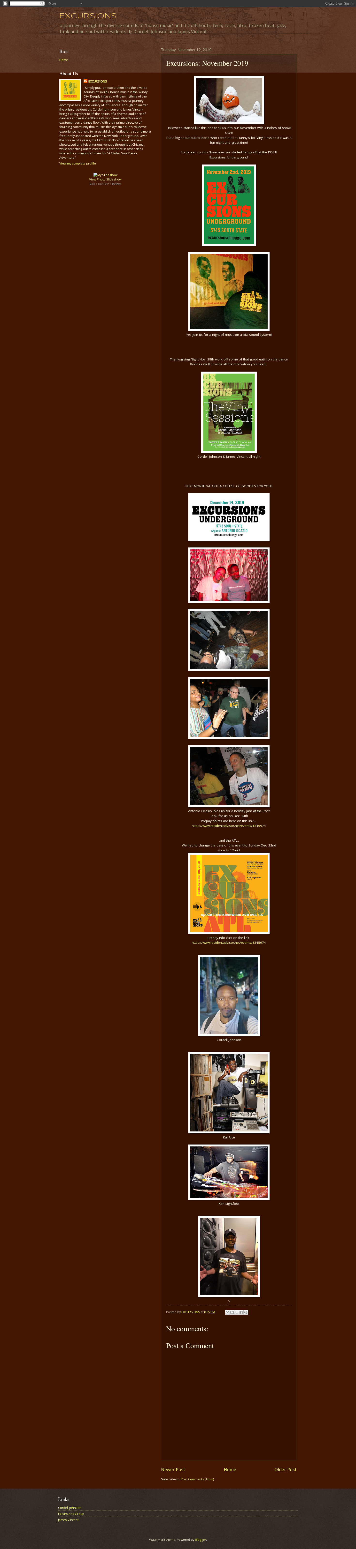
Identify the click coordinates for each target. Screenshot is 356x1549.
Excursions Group (71, 1514)
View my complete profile (77, 163)
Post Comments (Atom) (197, 1479)
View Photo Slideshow (105, 179)
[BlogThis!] (232, 1312)
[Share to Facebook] (241, 1312)
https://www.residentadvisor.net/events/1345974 (229, 825)
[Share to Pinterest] (245, 1312)
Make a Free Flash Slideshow (105, 184)
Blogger (200, 1539)
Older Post (285, 1469)
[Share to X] (236, 1312)
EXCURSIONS (88, 16)
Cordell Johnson (69, 1507)
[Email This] (227, 1312)
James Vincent (68, 1520)
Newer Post (173, 1469)
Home (230, 1469)
